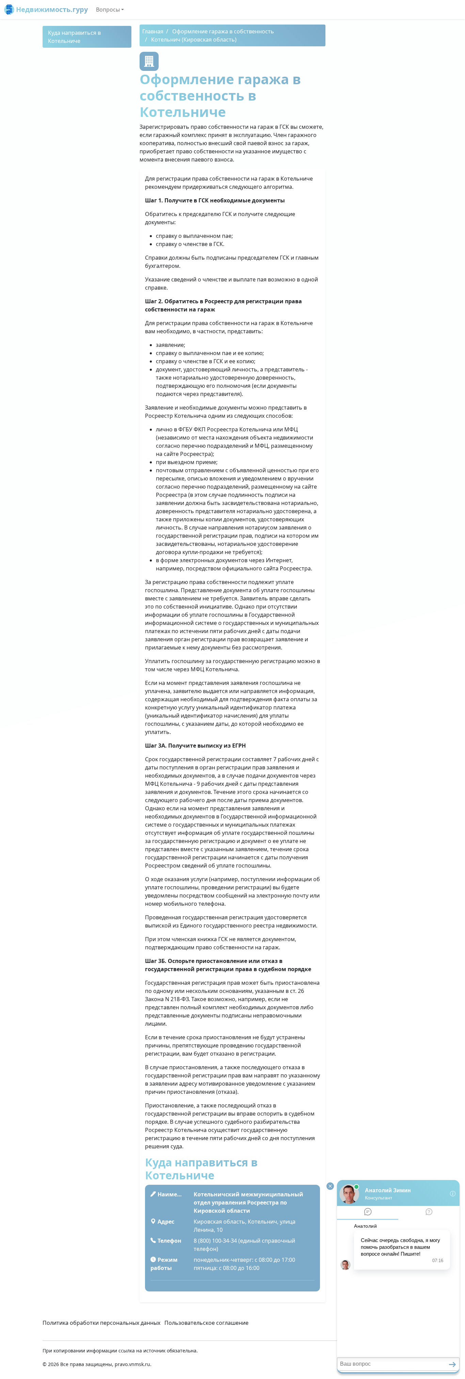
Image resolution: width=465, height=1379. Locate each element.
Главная (152, 31)
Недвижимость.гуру (51, 9)
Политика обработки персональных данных (101, 1323)
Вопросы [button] (108, 9)
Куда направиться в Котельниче (74, 37)
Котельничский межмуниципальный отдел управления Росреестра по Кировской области (248, 1202)
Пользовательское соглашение (206, 1323)
